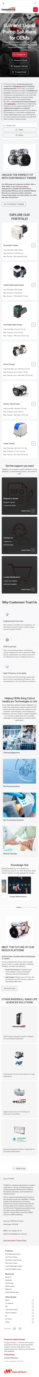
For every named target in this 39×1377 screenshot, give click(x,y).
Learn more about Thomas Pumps (14, 1240)
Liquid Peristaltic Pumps (13, 1269)
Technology (9, 1283)
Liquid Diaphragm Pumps (13, 1266)
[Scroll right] (11, 907)
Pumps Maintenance (12, 1292)
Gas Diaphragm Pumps (13, 1254)
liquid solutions (23, 186)
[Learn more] (33, 510)
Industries (8, 1280)
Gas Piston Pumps (11, 1257)
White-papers (10, 1286)
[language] (3, 3)
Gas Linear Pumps (11, 1263)
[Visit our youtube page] (20, 1329)
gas (13, 186)
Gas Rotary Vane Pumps (13, 1260)
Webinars (8, 1289)
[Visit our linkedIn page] (14, 1329)
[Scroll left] (4, 907)
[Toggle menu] (33, 245)
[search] (35, 3)
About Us (8, 1277)
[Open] (35, 9)
